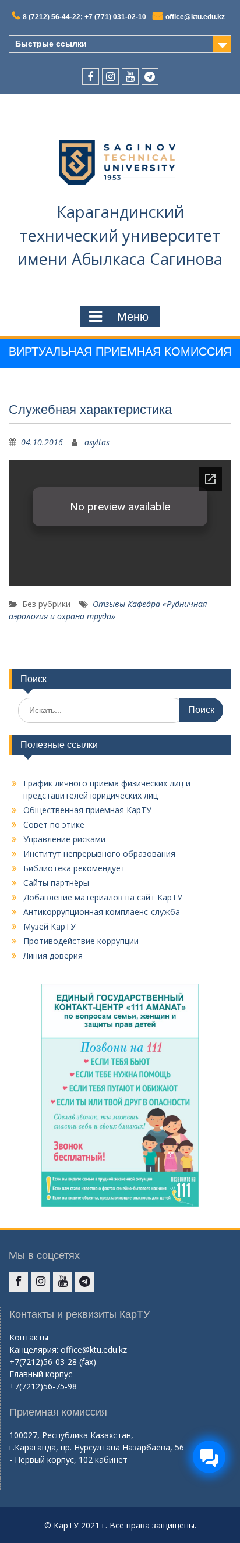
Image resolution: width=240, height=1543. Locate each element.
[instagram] (110, 76)
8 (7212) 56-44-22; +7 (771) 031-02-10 (84, 17)
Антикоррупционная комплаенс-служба (101, 911)
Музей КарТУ (49, 926)
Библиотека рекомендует (74, 868)
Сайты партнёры (56, 882)
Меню (133, 316)
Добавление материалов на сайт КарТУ (102, 897)
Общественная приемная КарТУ (87, 809)
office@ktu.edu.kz (195, 17)
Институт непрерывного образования (99, 853)
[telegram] (150, 76)
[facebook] (90, 76)
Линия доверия (53, 955)
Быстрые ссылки (51, 43)
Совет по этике (53, 824)
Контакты (28, 1337)
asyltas (97, 442)
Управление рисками (64, 839)
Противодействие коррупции (81, 940)
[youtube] (130, 76)
